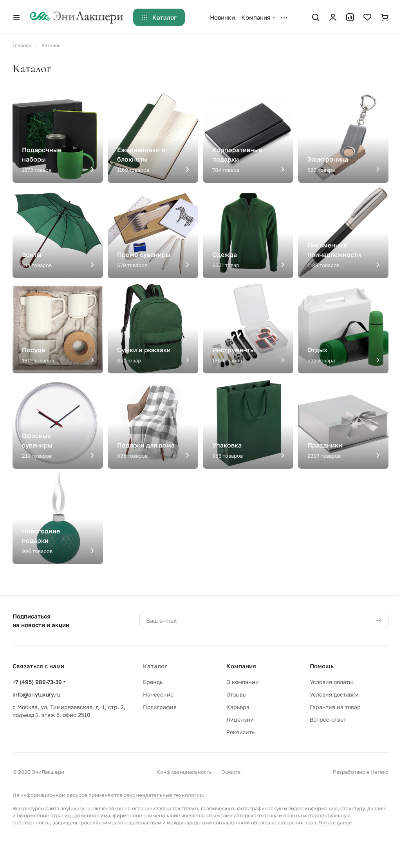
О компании (242, 681)
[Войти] (333, 17)
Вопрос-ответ (328, 719)
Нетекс (379, 772)
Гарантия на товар (335, 707)
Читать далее (335, 822)
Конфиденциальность (184, 772)
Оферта (230, 772)
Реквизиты (241, 732)
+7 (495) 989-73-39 (37, 681)
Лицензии (240, 719)
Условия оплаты (331, 681)
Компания (241, 665)
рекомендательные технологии (163, 795)
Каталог (155, 665)
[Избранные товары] (367, 17)
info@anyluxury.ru (36, 694)
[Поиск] (316, 17)
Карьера (237, 707)
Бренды (153, 681)
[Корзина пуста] (384, 17)
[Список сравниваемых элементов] (350, 17)
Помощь (322, 665)
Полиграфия (160, 707)
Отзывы (236, 694)
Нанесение (158, 694)
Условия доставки (334, 694)
